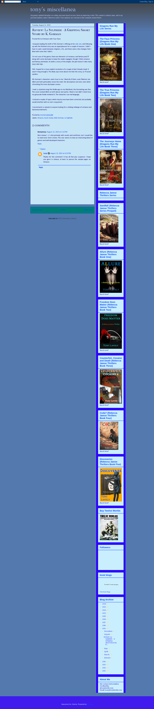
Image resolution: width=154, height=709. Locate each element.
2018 (104, 619)
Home (63, 210)
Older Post (88, 210)
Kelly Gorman (59, 118)
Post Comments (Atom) (67, 219)
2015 (104, 628)
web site (78, 44)
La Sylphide (68, 118)
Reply (39, 144)
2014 (104, 662)
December (108, 631)
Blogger (89, 704)
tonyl (42, 115)
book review (48, 118)
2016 (104, 625)
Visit (105, 592)
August (107, 634)
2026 (104, 604)
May (106, 648)
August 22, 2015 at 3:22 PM (57, 132)
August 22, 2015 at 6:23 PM (61, 153)
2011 (104, 671)
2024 (104, 610)
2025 (104, 607)
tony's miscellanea (53, 9)
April (106, 652)
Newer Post (37, 210)
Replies (43, 149)
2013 (104, 665)
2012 (104, 668)
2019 (104, 616)
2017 (104, 622)
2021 (104, 613)
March (107, 655)
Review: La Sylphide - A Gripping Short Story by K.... (110, 641)
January (107, 658)
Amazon (40, 118)
